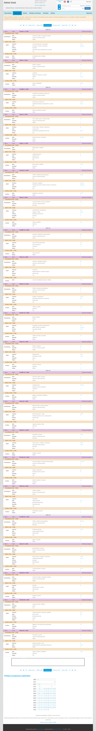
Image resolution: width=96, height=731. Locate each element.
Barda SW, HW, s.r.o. (58, 729)
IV (41, 691)
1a (81, 44)
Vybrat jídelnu (8, 13)
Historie (25, 13)
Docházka (45, 13)
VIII (48, 689)
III (39, 684)
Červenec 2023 (56, 25)
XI (53, 689)
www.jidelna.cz (40, 729)
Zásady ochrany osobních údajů (48, 722)
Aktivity (53, 13)
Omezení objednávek (40, 5)
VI (44, 689)
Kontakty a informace (35, 13)
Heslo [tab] (60, 1)
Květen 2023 (39, 25)
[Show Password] (82, 8)
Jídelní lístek (10, 2)
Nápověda (88, 1)
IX (50, 689)
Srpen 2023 (65, 25)
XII (55, 682)
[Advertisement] (48, 662)
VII (46, 689)
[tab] (64, 1)
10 (81, 46)
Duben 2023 (31, 25)
